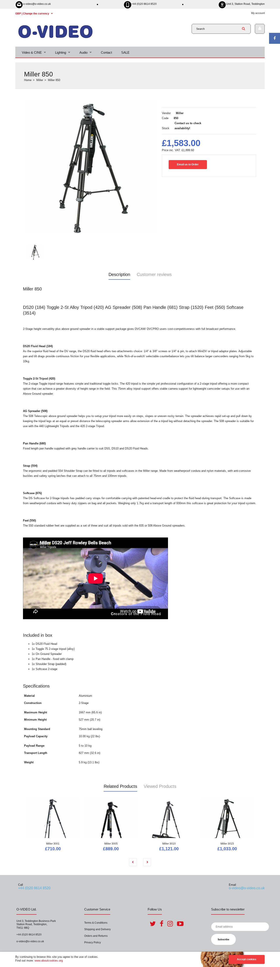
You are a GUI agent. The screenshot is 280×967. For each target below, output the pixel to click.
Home (28, 80)
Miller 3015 (227, 843)
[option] (91, 166)
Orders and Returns (96, 935)
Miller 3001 (53, 843)
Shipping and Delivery (97, 929)
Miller (39, 80)
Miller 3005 (111, 843)
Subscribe (223, 939)
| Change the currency (32, 13)
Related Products (120, 786)
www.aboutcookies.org (49, 960)
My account (258, 13)
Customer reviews (154, 274)
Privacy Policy (92, 942)
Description (119, 274)
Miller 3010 (169, 843)
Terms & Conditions (95, 922)
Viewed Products (160, 786)
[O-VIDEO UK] (55, 38)
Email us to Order (188, 164)
